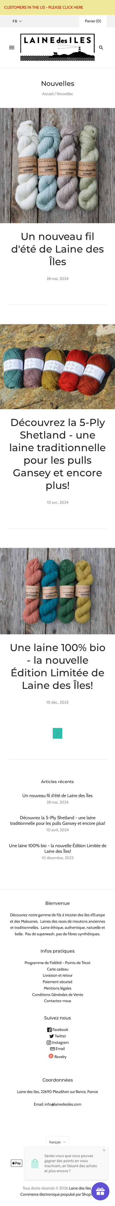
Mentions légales (57, 988)
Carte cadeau (57, 969)
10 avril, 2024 (57, 829)
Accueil (48, 93)
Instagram (60, 1042)
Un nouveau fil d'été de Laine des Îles (57, 249)
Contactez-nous (57, 1000)
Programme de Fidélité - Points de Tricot (57, 962)
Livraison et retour (57, 975)
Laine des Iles (80, 1188)
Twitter (60, 1035)
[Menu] (11, 47)
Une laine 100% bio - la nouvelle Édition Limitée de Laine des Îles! (58, 666)
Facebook (60, 1029)
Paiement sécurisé (57, 981)
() (93, 20)
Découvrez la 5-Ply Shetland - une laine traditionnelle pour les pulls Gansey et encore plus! (57, 453)
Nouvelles (65, 93)
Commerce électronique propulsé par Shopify (57, 1194)
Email (60, 1048)
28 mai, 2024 (57, 802)
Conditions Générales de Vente (57, 994)
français (55, 1142)
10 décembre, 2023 (58, 857)
